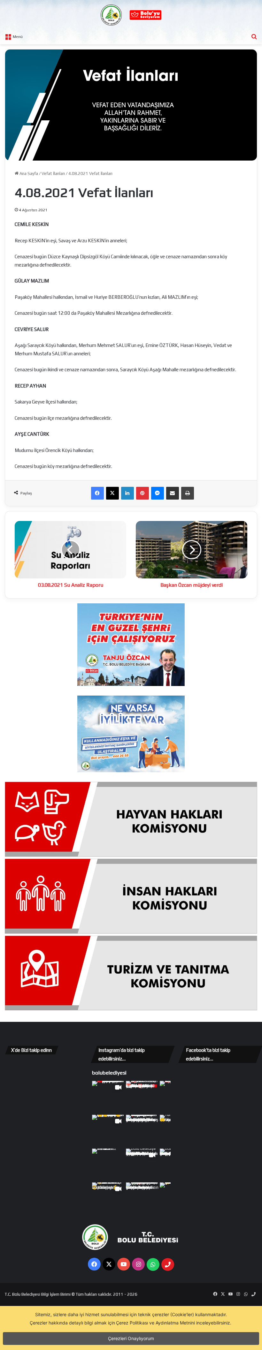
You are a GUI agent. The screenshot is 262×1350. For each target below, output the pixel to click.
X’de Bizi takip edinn (31, 1050)
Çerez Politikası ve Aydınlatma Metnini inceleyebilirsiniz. (173, 1322)
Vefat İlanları (53, 173)
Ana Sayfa (28, 173)
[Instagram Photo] (142, 1097)
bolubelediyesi (109, 1072)
